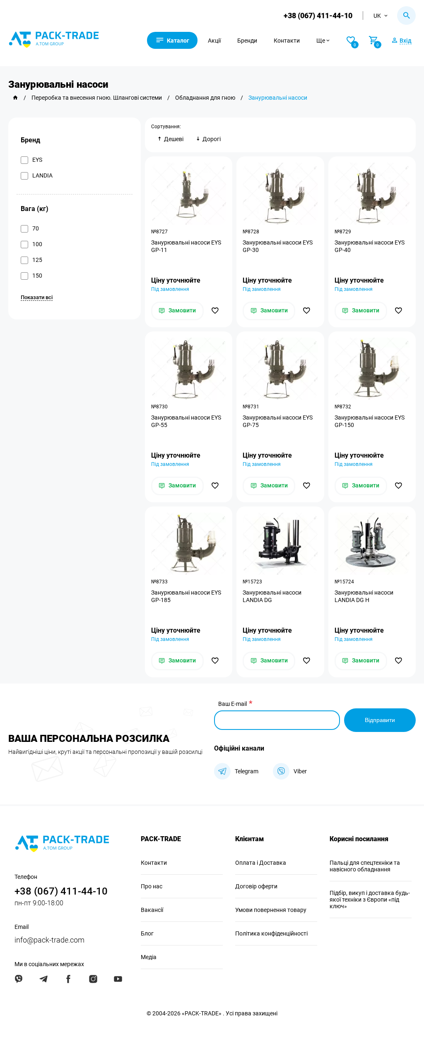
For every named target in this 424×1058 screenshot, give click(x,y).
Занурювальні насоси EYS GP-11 (186, 246)
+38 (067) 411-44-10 (318, 15)
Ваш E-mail (232, 704)
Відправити (380, 720)
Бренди (247, 40)
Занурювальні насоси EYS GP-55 (186, 421)
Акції (214, 40)
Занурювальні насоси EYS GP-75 (278, 421)
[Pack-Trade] (15, 97)
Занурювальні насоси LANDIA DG (272, 596)
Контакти (287, 40)
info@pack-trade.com (49, 940)
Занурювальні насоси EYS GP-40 (370, 246)
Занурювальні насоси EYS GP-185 (186, 596)
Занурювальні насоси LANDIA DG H (364, 596)
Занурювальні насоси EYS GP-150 (370, 421)
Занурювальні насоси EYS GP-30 (278, 246)
